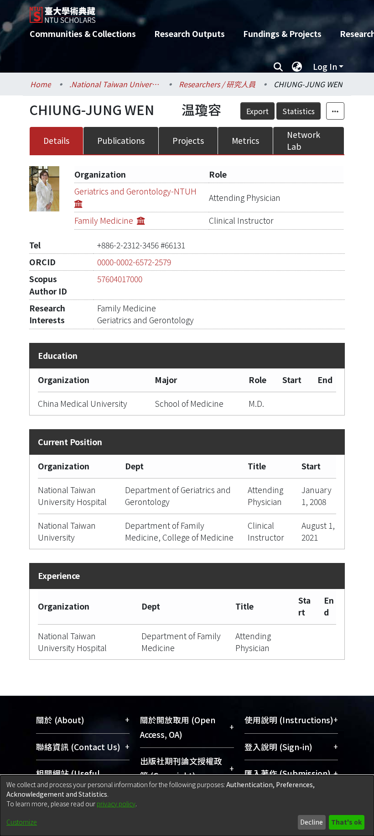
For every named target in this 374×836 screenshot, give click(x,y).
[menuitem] (297, 67)
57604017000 (119, 278)
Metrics (245, 140)
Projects (188, 140)
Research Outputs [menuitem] (189, 33)
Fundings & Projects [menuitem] (282, 33)
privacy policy (116, 803)
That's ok (346, 821)
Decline (311, 821)
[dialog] (187, 805)
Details (56, 140)
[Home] (194, 11)
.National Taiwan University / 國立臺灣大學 (115, 84)
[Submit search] (278, 66)
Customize (21, 821)
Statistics (298, 110)
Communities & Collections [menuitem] (83, 33)
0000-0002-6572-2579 (134, 262)
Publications (121, 140)
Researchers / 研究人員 (217, 84)
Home (40, 84)
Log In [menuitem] (325, 66)
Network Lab (303, 140)
